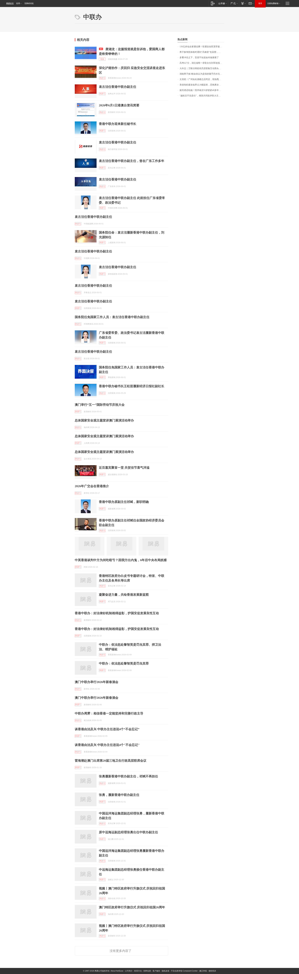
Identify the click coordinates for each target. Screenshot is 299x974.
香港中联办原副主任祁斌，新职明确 (124, 502)
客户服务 (156, 971)
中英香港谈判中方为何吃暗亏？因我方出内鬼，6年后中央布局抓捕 (121, 560)
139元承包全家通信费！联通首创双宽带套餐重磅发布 (202, 46)
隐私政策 (165, 971)
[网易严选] (233, 3)
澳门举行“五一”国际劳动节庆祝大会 (100, 404)
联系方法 (138, 971)
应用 (18, 3)
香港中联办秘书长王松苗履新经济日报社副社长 (131, 386)
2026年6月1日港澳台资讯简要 (119, 105)
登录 (260, 3)
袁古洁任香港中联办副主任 (117, 86)
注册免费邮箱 (272, 3)
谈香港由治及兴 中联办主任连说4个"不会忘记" (107, 745)
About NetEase (117, 971)
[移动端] (213, 3)
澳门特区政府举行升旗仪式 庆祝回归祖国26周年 (132, 907)
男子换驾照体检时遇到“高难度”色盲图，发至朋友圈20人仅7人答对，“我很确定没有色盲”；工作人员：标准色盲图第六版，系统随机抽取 (202, 52)
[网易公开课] (222, 3)
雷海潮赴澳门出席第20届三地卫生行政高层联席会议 (110, 760)
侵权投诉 (212, 971)
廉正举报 (203, 971)
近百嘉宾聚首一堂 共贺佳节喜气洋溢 (124, 467)
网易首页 (10, 3)
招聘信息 (147, 971)
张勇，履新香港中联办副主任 (119, 795)
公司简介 (129, 971)
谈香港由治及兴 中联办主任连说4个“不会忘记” (107, 729)
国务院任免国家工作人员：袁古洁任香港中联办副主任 (112, 317)
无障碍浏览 (29, 3)
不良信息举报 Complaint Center (184, 971)
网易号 (102, 78)
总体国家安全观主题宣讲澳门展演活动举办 (104, 420)
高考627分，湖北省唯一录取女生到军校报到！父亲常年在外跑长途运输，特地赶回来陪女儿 (202, 63)
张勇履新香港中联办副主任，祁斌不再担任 (128, 776)
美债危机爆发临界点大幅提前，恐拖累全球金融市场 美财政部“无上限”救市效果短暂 (202, 85)
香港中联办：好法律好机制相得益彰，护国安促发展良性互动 (117, 613)
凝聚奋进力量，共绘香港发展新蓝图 (124, 594)
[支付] (243, 3)
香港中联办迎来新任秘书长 (117, 123)
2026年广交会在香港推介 (92, 486)
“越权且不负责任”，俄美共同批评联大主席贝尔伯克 (202, 96)
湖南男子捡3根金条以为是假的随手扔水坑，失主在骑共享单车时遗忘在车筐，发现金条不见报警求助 (202, 74)
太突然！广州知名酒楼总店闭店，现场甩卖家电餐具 (202, 79)
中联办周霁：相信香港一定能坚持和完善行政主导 (109, 713)
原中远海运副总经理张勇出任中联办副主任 (128, 832)
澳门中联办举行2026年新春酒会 (96, 682)
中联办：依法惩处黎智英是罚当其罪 (124, 663)
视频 (102, 59)
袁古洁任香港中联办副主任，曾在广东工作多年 (131, 161)
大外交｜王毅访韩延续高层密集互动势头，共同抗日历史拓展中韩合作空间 (202, 68)
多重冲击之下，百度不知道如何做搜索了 (199, 57)
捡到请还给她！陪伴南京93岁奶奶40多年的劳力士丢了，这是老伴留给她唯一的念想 (202, 90)
